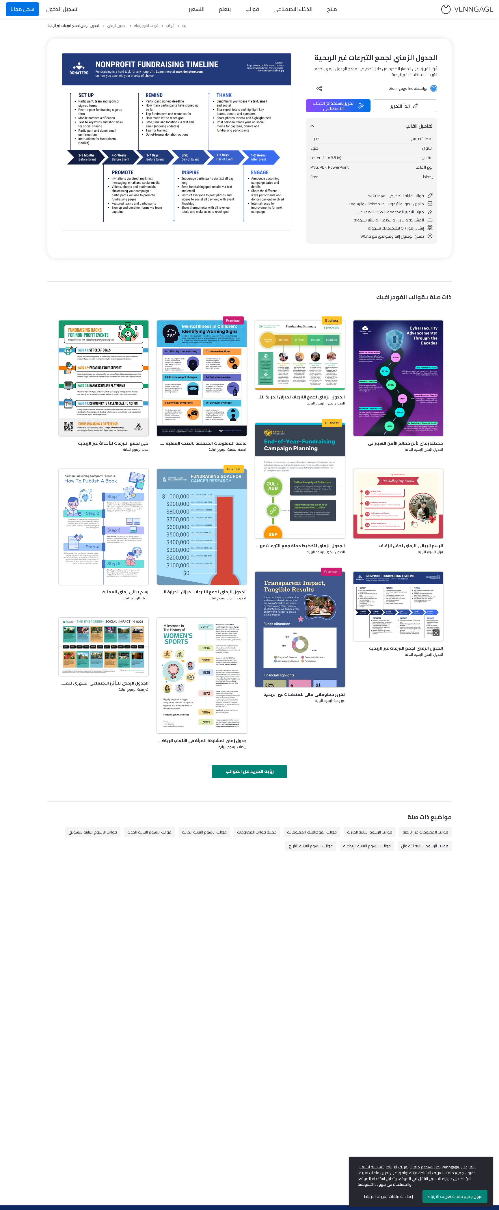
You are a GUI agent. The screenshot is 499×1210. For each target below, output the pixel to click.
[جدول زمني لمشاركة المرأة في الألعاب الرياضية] (202, 675)
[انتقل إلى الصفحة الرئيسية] (467, 9)
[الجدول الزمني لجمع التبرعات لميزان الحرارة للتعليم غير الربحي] (300, 355)
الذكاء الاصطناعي (292, 9)
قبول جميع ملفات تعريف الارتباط (455, 1196)
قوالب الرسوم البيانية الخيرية (369, 832)
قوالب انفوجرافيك (146, 26)
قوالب (252, 9)
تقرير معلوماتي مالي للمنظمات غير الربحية (304, 694)
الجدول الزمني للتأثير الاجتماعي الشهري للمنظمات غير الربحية (103, 683)
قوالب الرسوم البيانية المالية (204, 832)
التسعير (196, 9)
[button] (405, 105)
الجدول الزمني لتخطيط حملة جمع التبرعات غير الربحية (300, 546)
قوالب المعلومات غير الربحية (425, 832)
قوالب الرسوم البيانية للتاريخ (311, 846)
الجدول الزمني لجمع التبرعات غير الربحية (406, 648)
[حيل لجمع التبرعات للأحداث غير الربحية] (103, 378)
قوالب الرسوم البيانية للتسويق (92, 832)
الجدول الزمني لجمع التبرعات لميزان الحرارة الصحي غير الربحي (202, 592)
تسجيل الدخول (61, 9)
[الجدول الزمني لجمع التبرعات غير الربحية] (398, 606)
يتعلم (225, 9)
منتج (332, 9)
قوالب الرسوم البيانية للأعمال (424, 846)
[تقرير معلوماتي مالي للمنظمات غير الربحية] (300, 629)
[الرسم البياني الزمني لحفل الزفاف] (398, 503)
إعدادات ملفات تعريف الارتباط (388, 1196)
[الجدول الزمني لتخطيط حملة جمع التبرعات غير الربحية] (300, 480)
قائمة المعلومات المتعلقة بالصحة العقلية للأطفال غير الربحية (202, 443)
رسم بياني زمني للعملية (125, 592)
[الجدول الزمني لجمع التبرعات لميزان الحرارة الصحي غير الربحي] (202, 527)
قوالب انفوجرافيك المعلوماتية (312, 832)
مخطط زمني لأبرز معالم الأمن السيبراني (405, 443)
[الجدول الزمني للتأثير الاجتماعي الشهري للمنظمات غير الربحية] (103, 647)
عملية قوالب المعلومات (257, 832)
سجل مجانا (22, 9)
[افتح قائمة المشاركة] (319, 88)
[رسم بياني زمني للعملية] (103, 527)
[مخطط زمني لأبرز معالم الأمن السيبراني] (398, 378)
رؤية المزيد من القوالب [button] (250, 771)
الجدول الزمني (116, 26)
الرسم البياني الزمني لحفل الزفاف (411, 546)
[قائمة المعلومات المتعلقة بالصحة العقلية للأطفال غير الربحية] (202, 378)
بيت (184, 26)
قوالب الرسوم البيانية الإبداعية (367, 846)
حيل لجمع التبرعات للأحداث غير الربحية (113, 443)
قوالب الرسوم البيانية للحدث (149, 832)
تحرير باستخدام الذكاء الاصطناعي (333, 105)
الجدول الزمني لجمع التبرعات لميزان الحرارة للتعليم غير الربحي (300, 397)
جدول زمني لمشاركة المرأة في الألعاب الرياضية (202, 740)
